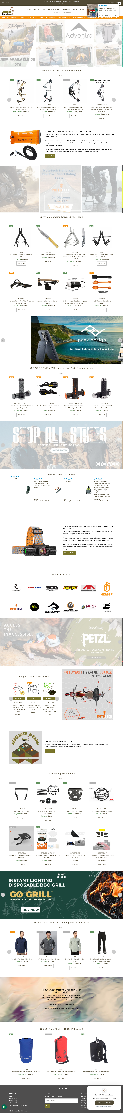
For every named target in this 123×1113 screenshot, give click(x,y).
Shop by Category (32, 9)
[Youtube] (66, 1089)
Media (10, 1096)
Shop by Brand (92, 9)
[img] (15, 477)
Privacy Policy (13, 1100)
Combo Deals (67, 12)
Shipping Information (87, 1103)
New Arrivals (66, 9)
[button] (60, 504)
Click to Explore (69, 553)
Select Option (75, 116)
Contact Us (84, 1107)
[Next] (120, 43)
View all (61, 75)
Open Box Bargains (78, 9)
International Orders (87, 1105)
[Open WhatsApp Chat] (4, 1106)
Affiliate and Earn (14, 1103)
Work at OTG (13, 1098)
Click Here (49, 751)
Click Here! (50, 155)
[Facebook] (56, 1089)
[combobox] (21, 3)
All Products (56, 12)
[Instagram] (59, 1089)
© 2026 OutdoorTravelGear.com (18, 1111)
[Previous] (3, 43)
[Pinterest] (62, 1089)
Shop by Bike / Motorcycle (50, 9)
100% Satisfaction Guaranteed (18, 1105)
